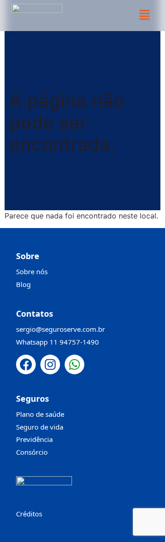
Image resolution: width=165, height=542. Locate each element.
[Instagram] (50, 364)
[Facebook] (26, 364)
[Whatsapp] (74, 364)
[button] (144, 15)
